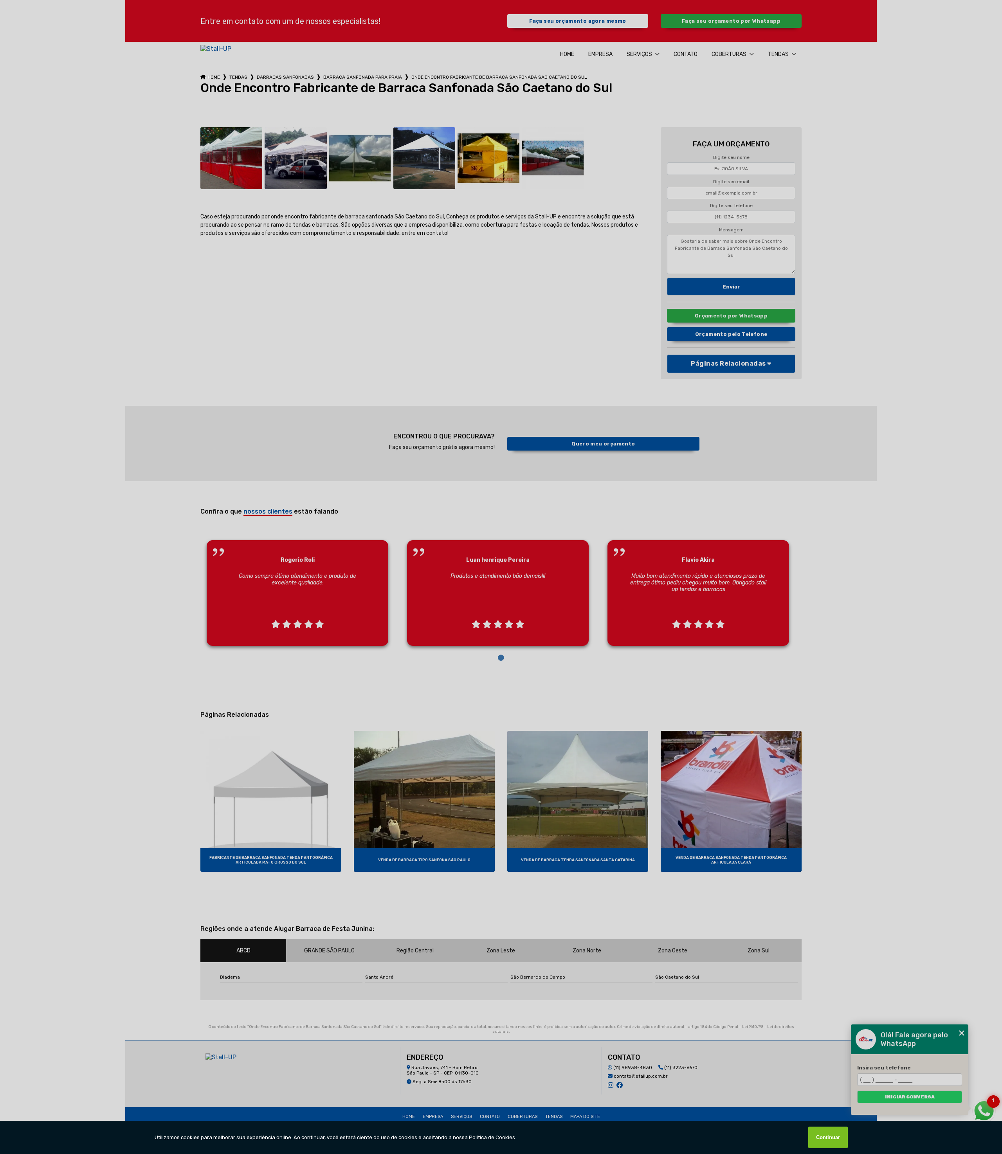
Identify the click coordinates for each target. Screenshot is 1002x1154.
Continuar (828, 1137)
